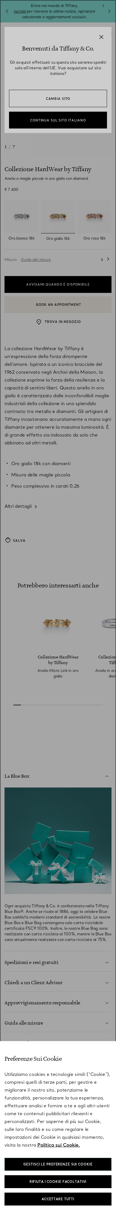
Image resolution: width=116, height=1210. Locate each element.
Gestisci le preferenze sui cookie (57, 1164)
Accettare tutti (58, 1199)
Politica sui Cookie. (58, 1145)
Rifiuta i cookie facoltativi (58, 1182)
